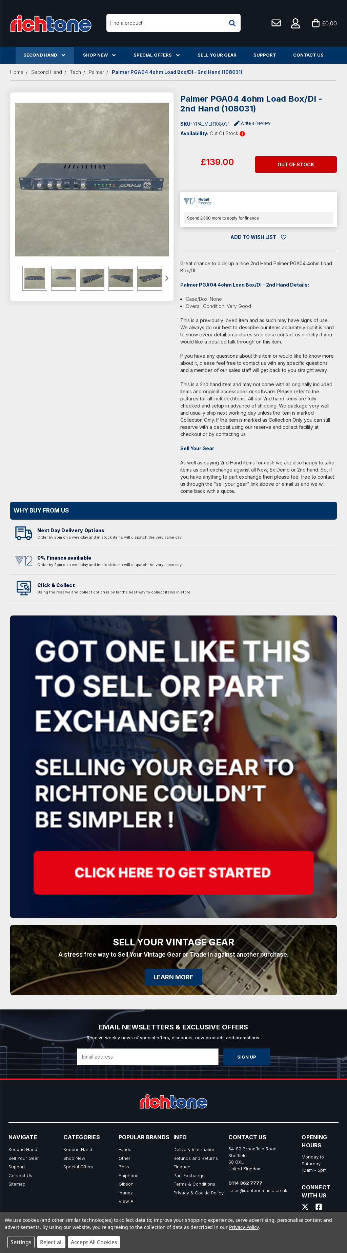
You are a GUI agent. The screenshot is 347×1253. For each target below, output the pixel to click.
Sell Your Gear (217, 55)
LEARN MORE (173, 977)
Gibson (126, 1184)
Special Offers (153, 55)
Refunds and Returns (196, 1158)
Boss (124, 1166)
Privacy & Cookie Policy (199, 1192)
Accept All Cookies (94, 1242)
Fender (126, 1149)
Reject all (51, 1242)
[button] (296, 23)
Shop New (95, 55)
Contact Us (308, 55)
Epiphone (129, 1175)
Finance (182, 1166)
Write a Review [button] (255, 123)
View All (127, 1201)
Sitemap (16, 1184)
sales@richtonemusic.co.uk (257, 1190)
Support (264, 55)
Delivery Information (195, 1149)
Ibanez (126, 1192)
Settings (21, 1242)
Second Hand (40, 55)
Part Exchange (189, 1175)
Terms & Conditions (194, 1184)
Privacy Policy (244, 1227)
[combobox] (173, 23)
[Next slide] (166, 278)
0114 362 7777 (245, 1183)
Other (124, 1158)
